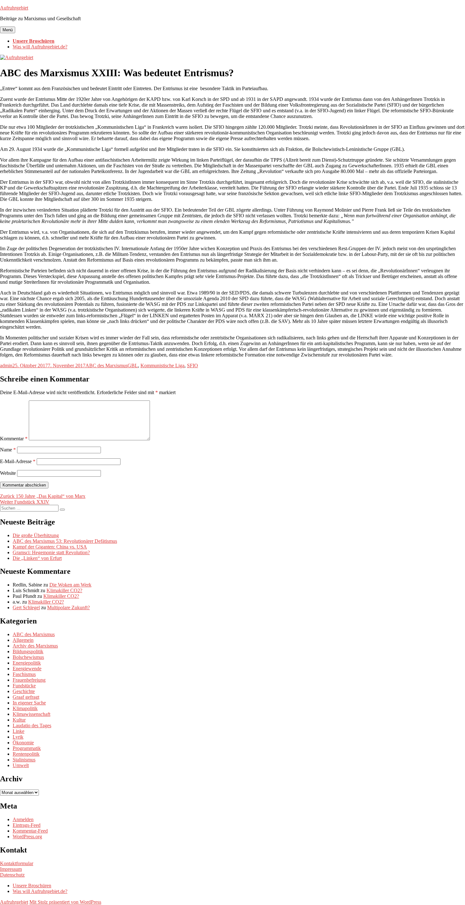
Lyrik (18, 737)
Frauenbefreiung (29, 680)
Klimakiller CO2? (64, 590)
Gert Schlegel (26, 607)
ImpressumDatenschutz (12, 871)
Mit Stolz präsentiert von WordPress (65, 902)
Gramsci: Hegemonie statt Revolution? (51, 552)
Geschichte (24, 691)
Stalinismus (24, 759)
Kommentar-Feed (30, 831)
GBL (132, 365)
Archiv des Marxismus (35, 645)
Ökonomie (23, 742)
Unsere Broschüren (33, 41)
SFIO (192, 365)
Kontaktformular (16, 863)
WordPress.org (27, 836)
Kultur (19, 719)
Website (8, 473)
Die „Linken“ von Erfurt (37, 558)
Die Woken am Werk (70, 584)
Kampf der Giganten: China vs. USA (50, 546)
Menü (8, 30)
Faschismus (24, 674)
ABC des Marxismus (106, 365)
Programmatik (27, 748)
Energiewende (27, 668)
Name (8, 449)
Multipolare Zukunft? (68, 607)
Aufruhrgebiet (14, 7)
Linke (18, 731)
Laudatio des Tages (32, 725)
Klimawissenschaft (31, 714)
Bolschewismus (28, 657)
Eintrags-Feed (26, 825)
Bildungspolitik (28, 651)
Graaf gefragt (26, 697)
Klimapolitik (25, 708)
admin (6, 365)
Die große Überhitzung (36, 535)
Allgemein (23, 640)
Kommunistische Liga (162, 365)
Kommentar (14, 438)
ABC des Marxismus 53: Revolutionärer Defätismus (65, 541)
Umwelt (21, 765)
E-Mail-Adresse (17, 461)
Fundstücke (24, 685)
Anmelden (23, 819)
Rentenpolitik (26, 754)
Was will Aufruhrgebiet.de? (40, 46)
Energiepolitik (27, 663)
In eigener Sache (29, 702)
